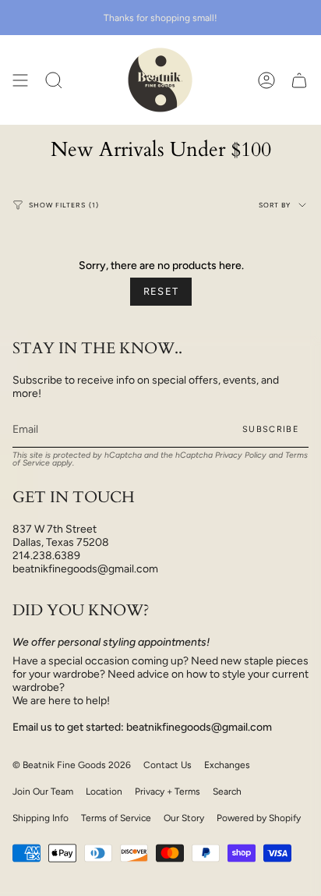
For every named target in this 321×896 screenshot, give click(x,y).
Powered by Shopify (259, 818)
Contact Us (167, 765)
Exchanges (227, 765)
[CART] (299, 80)
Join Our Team (42, 791)
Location (104, 791)
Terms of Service (116, 818)
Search (227, 791)
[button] (53, 80)
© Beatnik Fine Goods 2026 (71, 765)
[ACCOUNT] (266, 80)
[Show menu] (20, 80)
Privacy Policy (240, 455)
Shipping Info (40, 818)
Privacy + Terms (167, 791)
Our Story (184, 818)
